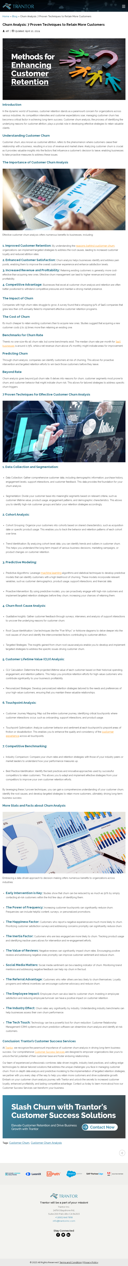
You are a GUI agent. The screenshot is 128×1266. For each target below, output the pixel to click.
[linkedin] (69, 1235)
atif (7, 31)
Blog (14, 16)
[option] (12, 1174)
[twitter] (63, 1235)
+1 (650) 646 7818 (64, 1217)
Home (5, 16)
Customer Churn (19, 1142)
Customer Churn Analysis (46, 1142)
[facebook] (58, 1235)
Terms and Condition (71, 1262)
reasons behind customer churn (95, 245)
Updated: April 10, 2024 (27, 31)
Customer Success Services (50, 1052)
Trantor (9, 1047)
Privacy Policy (90, 1262)
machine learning (51, 572)
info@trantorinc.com (64, 1221)
